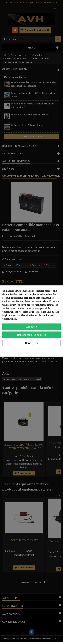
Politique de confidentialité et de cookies (40, 350)
